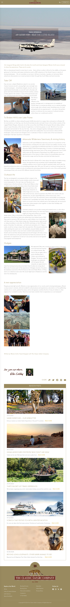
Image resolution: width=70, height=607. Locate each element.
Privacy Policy (39, 590)
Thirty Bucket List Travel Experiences (22, 486)
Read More (48, 421)
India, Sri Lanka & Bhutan (10, 591)
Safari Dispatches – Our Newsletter (21, 418)
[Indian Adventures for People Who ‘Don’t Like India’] (35, 436)
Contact (65, 2)
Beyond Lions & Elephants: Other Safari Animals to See (29, 554)
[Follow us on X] (58, 589)
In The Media (23, 595)
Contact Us (23, 593)
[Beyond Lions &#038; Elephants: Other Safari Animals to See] (35, 538)
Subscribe (38, 586)
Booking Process (24, 586)
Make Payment (39, 588)
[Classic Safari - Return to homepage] (35, 2)
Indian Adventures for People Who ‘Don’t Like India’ (28, 452)
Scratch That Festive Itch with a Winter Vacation (27, 520)
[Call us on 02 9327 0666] (60, 2)
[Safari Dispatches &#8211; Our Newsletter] (35, 402)
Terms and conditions (25, 590)
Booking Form (23, 588)
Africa (5, 589)
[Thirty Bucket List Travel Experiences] (35, 470)
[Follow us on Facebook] (53, 589)
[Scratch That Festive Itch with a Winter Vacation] (35, 504)
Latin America (7, 593)
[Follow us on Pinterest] (61, 589)
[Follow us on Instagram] (56, 589)
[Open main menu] (2, 2)
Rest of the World (8, 596)
